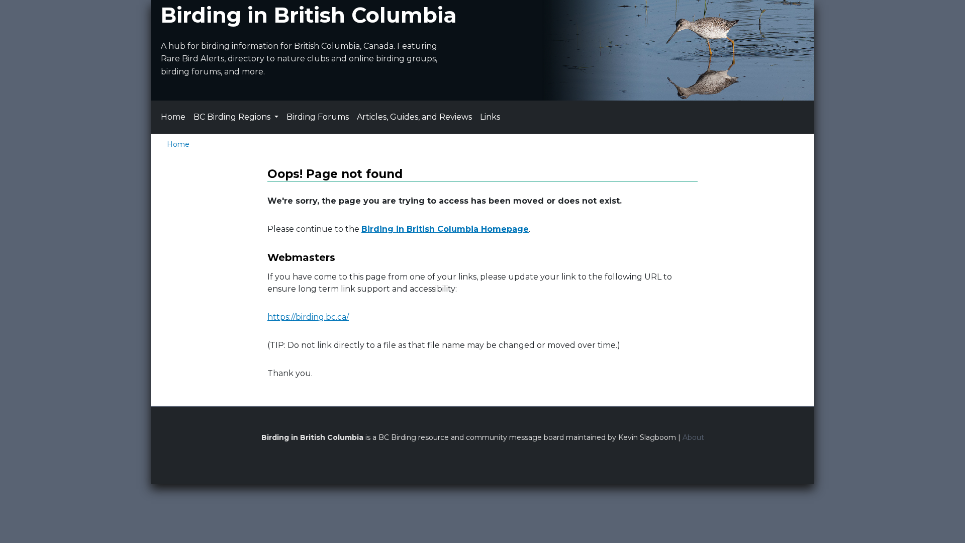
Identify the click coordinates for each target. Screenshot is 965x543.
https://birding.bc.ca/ (308, 317)
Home (173, 117)
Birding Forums (317, 117)
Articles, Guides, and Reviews (414, 117)
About (693, 437)
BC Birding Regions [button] (233, 117)
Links (490, 117)
